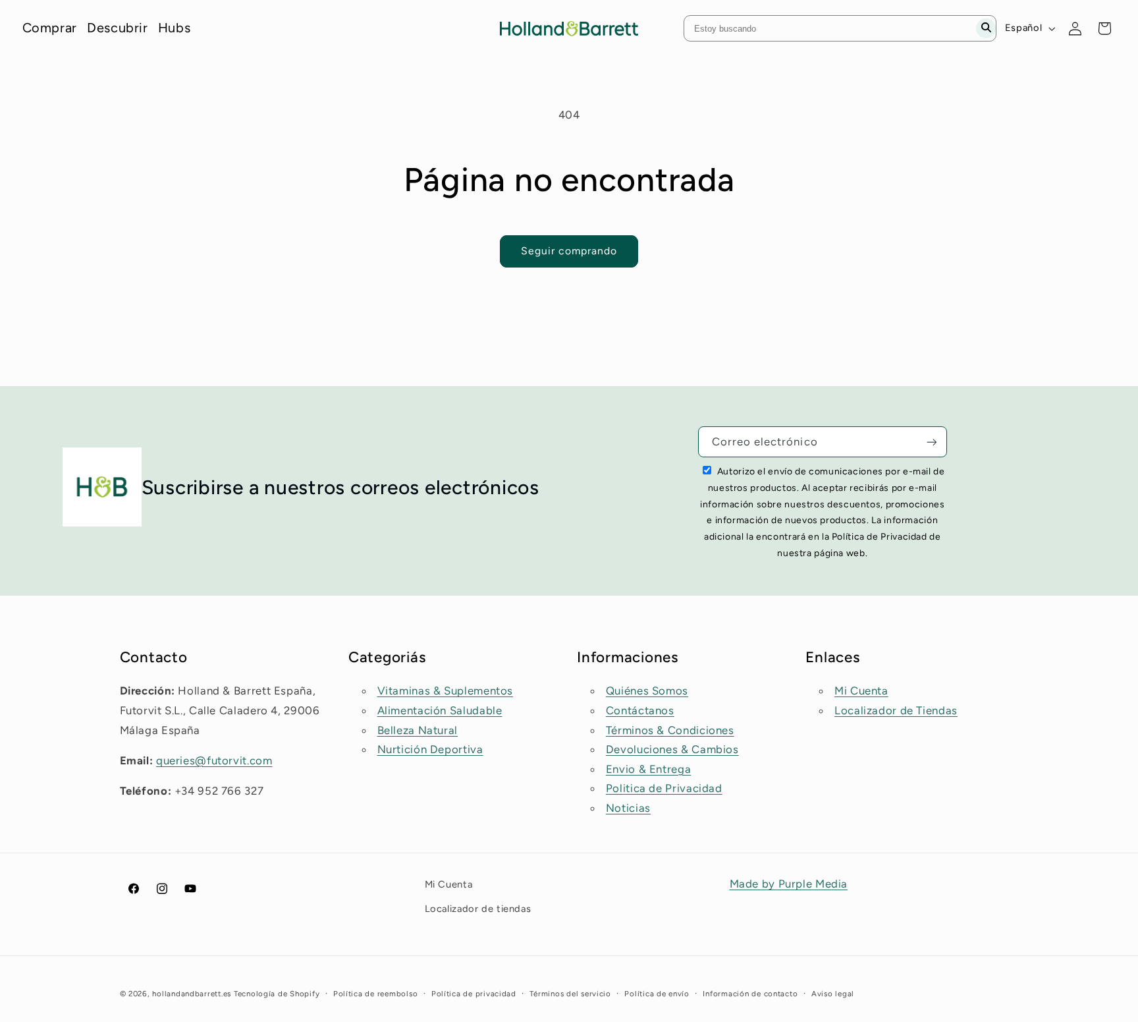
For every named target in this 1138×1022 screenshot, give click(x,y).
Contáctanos (640, 710)
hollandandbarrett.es (191, 993)
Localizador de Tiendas (896, 710)
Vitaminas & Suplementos (445, 691)
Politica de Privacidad (664, 788)
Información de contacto (750, 993)
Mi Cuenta (861, 691)
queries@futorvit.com (214, 760)
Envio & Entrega (648, 769)
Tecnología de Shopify (276, 993)
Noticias (628, 807)
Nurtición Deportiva (430, 749)
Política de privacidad (473, 993)
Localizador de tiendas (478, 908)
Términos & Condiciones (670, 730)
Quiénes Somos (647, 691)
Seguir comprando (569, 250)
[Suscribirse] (932, 441)
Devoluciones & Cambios (672, 749)
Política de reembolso (375, 993)
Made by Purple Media (789, 883)
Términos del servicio (569, 993)
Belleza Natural (417, 730)
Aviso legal (832, 993)
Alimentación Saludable (439, 710)
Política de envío (657, 993)
